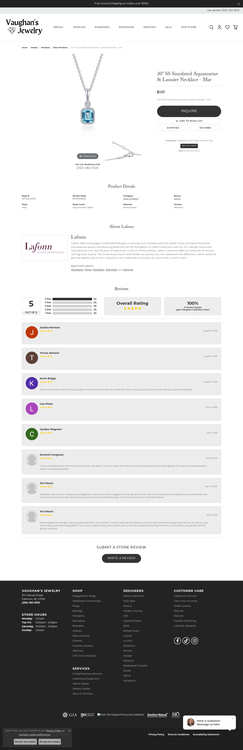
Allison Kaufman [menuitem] (133, 596)
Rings (88, 270)
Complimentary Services (87, 674)
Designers (126, 27)
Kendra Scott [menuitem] (131, 631)
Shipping (173, 128)
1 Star (48, 313)
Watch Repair (81, 684)
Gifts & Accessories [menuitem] (84, 656)
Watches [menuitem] (78, 651)
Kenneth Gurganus (52, 455)
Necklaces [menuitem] (79, 621)
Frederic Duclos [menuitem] (132, 611)
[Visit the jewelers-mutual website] (157, 715)
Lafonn (177, 199)
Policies (179, 611)
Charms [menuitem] (77, 641)
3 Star (48, 306)
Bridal (59, 27)
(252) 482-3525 (88, 168)
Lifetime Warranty (185, 626)
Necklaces (77, 270)
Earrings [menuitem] (78, 611)
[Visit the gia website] (70, 715)
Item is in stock (189, 146)
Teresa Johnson (49, 353)
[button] (223, 10)
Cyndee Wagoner (51, 429)
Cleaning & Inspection (86, 679)
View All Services (83, 694)
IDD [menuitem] (125, 616)
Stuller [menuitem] (127, 671)
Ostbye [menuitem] (127, 656)
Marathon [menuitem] (129, 646)
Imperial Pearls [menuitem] (132, 621)
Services (149, 27)
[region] (87, 107)
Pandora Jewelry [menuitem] (83, 646)
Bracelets (111, 270)
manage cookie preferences (34, 734)
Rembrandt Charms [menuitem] (135, 666)
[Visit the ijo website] (87, 715)
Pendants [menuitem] (78, 616)
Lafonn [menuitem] (127, 636)
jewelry (34, 48)
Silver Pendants (60, 48)
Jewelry (79, 27)
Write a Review (121, 558)
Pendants (45, 48)
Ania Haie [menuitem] (129, 601)
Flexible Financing (185, 621)
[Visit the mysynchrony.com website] (120, 715)
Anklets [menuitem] (77, 631)
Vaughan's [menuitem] (129, 681)
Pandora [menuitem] (128, 661)
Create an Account (185, 596)
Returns (205, 128)
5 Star (48, 299)
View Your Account (185, 601)
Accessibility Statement (206, 735)
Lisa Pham (46, 404)
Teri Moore (46, 483)
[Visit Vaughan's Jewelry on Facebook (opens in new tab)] (177, 640)
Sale (168, 27)
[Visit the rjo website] (175, 715)
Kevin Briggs (48, 378)
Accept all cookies (50, 741)
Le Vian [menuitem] (127, 641)
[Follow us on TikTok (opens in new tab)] (186, 640)
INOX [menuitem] (126, 626)
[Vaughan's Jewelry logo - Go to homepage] (24, 27)
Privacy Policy (156, 735)
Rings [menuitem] (76, 606)
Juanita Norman (50, 328)
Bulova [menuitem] (127, 606)
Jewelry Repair (81, 689)
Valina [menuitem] (127, 676)
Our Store (188, 27)
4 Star (48, 303)
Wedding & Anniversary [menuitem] (87, 601)
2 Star (48, 310)
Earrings (128, 270)
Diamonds (102, 27)
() (95, 299)
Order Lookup (182, 606)
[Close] (238, 4)
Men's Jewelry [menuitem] (81, 636)
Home (24, 48)
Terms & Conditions (178, 735)
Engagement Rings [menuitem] (84, 596)
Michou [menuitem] (128, 651)
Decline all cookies (25, 741)
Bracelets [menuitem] (78, 626)
